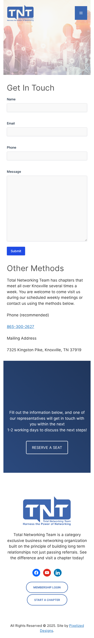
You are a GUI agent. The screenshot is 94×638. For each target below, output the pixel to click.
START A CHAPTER (47, 600)
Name (11, 99)
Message (14, 171)
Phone (11, 147)
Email (11, 123)
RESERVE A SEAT (47, 447)
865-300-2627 (20, 326)
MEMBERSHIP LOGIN (47, 587)
